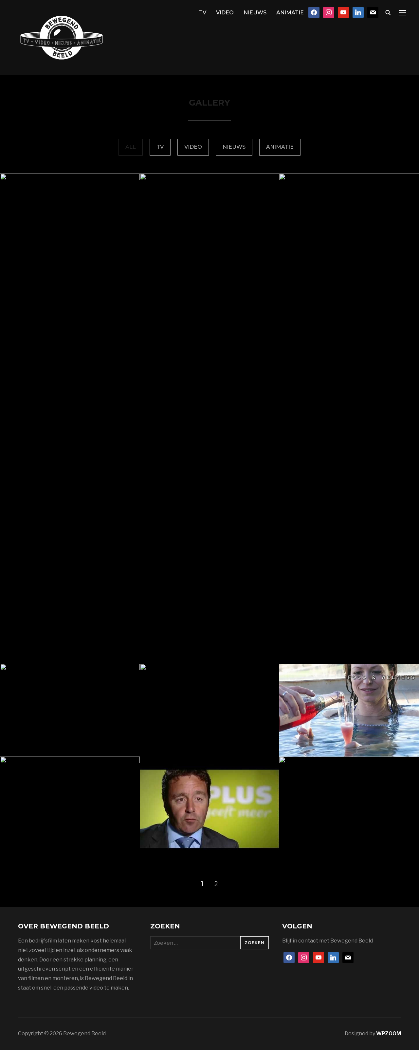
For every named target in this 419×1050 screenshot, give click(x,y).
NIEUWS (255, 12)
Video (193, 147)
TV (202, 12)
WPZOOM (388, 1033)
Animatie (280, 147)
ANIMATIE (290, 12)
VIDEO (225, 12)
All (130, 147)
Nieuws (234, 147)
